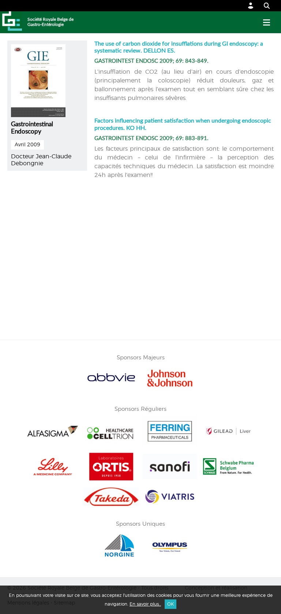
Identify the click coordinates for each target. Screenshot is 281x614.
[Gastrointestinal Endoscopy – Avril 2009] (38, 79)
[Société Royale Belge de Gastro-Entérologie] (11, 22)
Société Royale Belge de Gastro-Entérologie (50, 22)
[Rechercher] (263, 5)
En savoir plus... (145, 604)
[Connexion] (250, 5)
